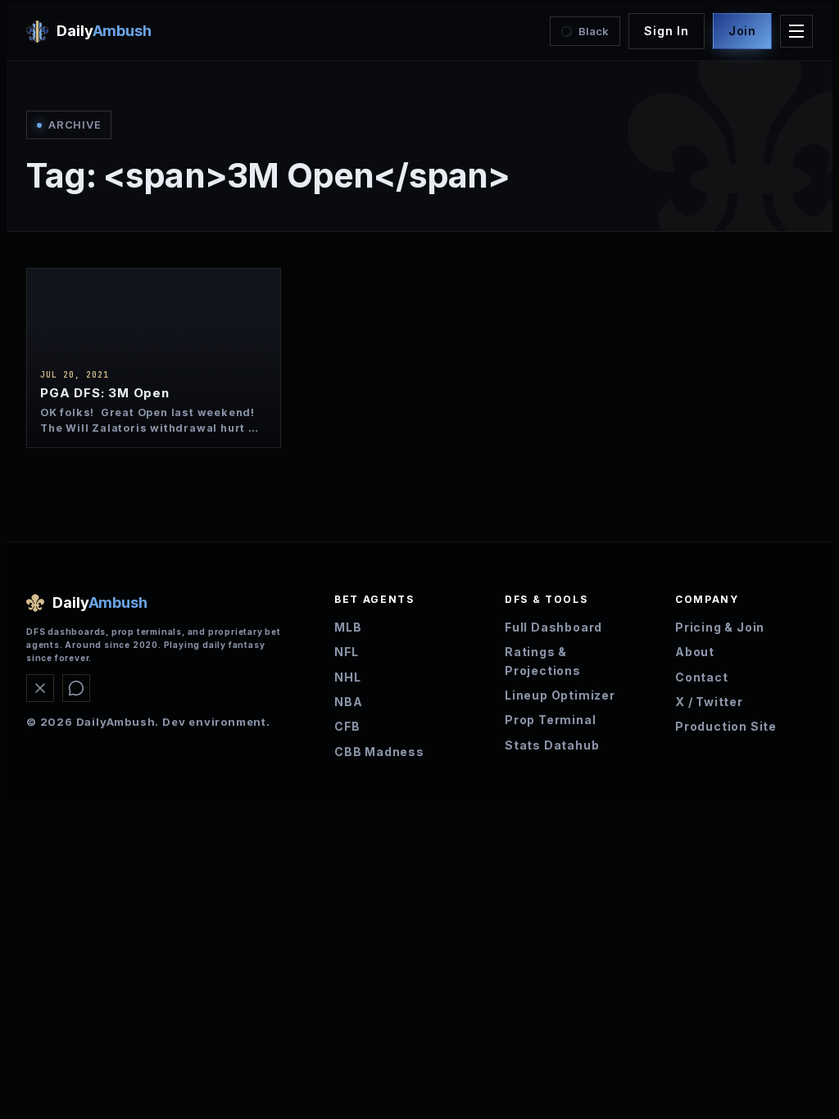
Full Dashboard (553, 627)
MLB (347, 627)
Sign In (666, 31)
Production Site (726, 726)
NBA (348, 702)
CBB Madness (379, 752)
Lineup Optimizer (560, 695)
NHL (347, 677)
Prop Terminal (550, 720)
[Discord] (76, 688)
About (694, 652)
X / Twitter (709, 702)
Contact (701, 677)
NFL (346, 652)
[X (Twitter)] (40, 688)
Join (742, 31)
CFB (347, 726)
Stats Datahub (552, 745)
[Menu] (796, 31)
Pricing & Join (719, 627)
